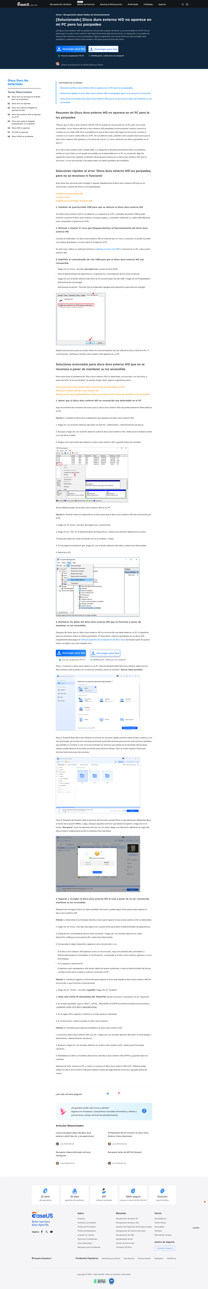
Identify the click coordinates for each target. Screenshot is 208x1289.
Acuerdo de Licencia (86, 1235)
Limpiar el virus (63, 197)
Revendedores (160, 1219)
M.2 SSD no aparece (20, 132)
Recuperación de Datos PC (127, 1219)
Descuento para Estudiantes (89, 1247)
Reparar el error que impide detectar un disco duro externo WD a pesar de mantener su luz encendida (103, 394)
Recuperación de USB (125, 1235)
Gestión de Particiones (125, 1243)
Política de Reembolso (87, 1231)
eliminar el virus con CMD (108, 249)
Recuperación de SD (124, 1239)
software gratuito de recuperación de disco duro (103, 639)
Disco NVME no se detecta (22, 136)
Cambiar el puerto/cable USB (69, 193)
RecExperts (159, 1258)
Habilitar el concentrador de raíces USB (74, 201)
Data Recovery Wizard (111, 1258)
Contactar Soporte (164, 1248)
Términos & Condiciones (87, 1239)
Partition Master (144, 1258)
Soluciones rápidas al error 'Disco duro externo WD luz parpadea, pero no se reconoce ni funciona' (105, 93)
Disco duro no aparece (21, 103)
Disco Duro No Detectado (18, 82)
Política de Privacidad (86, 1227)
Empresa (81, 1219)
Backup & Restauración (111, 4)
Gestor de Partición (86, 4)
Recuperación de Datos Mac (127, 1223)
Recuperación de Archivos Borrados (131, 1231)
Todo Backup (129, 1258)
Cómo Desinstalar (85, 1243)
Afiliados (158, 1231)
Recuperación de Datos (61, 4)
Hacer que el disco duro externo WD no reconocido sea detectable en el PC (90, 387)
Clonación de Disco (124, 1247)
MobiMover (171, 1258)
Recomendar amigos (163, 1235)
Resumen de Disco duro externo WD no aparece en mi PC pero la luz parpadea (96, 88)
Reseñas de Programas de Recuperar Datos (134, 1227)
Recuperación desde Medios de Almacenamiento (86, 14)
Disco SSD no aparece (21, 128)
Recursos (121, 1213)
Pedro (100, 65)
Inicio (59, 14)
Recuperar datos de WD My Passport (125, 1152)
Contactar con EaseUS (87, 1223)
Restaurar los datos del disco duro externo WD (77, 390)
